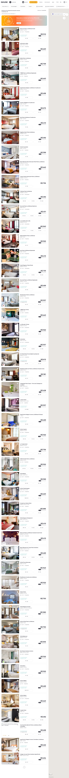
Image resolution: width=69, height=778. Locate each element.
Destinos (40, 2)
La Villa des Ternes (24, 329)
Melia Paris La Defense (24, 63)
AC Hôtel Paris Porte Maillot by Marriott (24, 359)
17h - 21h (39, 512)
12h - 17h (26, 53)
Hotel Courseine (24, 152)
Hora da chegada (13, 6)
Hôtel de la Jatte (24, 48)
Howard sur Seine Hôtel (24, 508)
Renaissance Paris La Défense (24, 300)
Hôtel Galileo (24, 700)
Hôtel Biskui (24, 479)
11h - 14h (33, 438)
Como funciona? (47, 2)
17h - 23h (39, 38)
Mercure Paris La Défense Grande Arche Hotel (24, 538)
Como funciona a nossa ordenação (8, 13)
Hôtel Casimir (24, 434)
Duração (30, 6)
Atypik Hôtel (24, 715)
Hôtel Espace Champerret (24, 523)
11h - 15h (39, 141)
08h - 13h (26, 734)
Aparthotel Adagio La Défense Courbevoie (24, 93)
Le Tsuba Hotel (24, 449)
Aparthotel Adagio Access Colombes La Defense (24, 744)
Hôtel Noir (24, 344)
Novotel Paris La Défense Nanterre (24, 211)
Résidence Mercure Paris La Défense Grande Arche (24, 374)
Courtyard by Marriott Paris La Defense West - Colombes (24, 730)
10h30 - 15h (26, 498)
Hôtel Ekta (24, 671)
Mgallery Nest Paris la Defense (24, 137)
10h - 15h (32, 215)
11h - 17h (26, 171)
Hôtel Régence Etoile (24, 612)
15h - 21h (41, 274)
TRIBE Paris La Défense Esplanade (24, 78)
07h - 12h (24, 215)
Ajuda (53, 2)
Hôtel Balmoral (24, 641)
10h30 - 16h (26, 690)
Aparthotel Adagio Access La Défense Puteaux (24, 419)
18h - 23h (39, 394)
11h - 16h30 (26, 409)
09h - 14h (24, 527)
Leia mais (18, 23)
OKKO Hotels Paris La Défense (24, 464)
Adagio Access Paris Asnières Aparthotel (24, 758)
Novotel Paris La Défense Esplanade (24, 285)
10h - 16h (26, 82)
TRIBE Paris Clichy (24, 314)
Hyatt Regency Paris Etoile (24, 270)
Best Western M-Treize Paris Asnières (24, 552)
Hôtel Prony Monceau (24, 567)
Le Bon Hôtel (24, 405)
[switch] (39, 6)
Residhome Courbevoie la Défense (24, 582)
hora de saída (22, 6)
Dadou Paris (24, 597)
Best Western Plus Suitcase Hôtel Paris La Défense (24, 167)
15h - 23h (41, 719)
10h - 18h (26, 67)
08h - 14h (24, 557)
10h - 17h (26, 141)
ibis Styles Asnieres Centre (24, 656)
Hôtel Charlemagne (24, 493)
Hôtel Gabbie (24, 686)
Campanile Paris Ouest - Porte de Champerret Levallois (24, 389)
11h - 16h (26, 127)
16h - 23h (41, 527)
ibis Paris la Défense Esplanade (24, 255)
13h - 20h (39, 304)
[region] (59, 393)
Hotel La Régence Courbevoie (24, 108)
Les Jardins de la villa (24, 226)
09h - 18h (26, 424)
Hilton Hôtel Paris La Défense (24, 626)
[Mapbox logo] (51, 777)
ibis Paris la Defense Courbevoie (24, 122)
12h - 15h (39, 112)
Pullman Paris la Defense (24, 196)
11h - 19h (26, 38)
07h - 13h (24, 230)
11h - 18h (26, 97)
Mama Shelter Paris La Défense (24, 241)
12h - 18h (33, 348)
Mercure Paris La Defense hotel (24, 34)
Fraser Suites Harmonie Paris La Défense (24, 181)
